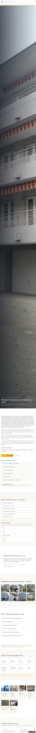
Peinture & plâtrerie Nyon (5, 675)
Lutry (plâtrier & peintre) (19, 645)
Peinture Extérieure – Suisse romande (9, 397)
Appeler (17, 455)
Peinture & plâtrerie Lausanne (11, 674)
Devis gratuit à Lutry (7, 455)
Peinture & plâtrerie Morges (29, 674)
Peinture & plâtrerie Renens (20, 674)
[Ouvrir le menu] (34, 1)
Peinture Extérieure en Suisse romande (28, 644)
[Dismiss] (34, 731)
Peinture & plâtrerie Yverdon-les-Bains (15, 675)
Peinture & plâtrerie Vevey (26, 675)
